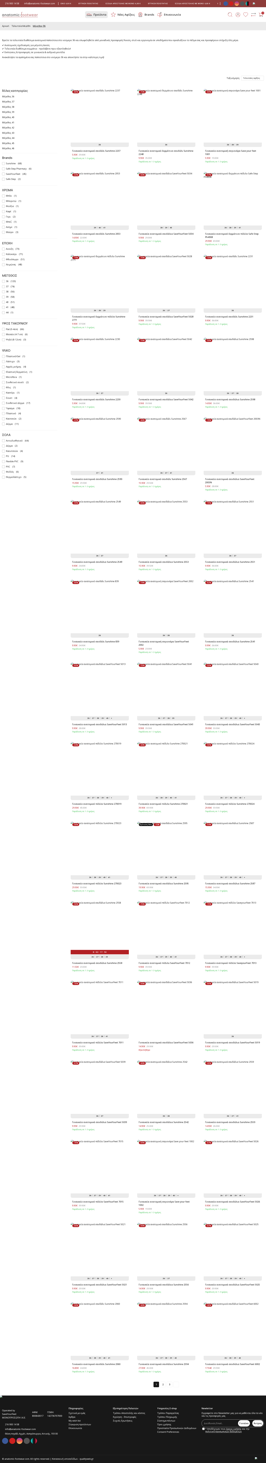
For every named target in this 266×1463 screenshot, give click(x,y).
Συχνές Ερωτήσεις (122, 1420)
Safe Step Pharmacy (18, 168)
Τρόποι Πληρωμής (167, 1417)
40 (10, 302)
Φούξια (12, 206)
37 (10, 286)
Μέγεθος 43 (8, 132)
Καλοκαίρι (14, 254)
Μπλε (11, 195)
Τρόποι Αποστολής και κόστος (129, 1413)
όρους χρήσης (233, 1429)
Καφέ (11, 211)
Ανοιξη (12, 248)
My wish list (75, 1420)
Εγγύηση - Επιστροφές (124, 1417)
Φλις (11, 387)
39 (10, 296)
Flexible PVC (14, 461)
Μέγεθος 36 (8, 96)
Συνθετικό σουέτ (17, 382)
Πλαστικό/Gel (15, 356)
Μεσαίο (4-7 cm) (17, 334)
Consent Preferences (168, 1432)
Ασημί (11, 227)
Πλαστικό (13, 413)
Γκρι (11, 216)
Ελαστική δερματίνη (19, 371)
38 (10, 291)
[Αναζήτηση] (230, 14)
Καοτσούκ (13, 418)
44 (9, 312)
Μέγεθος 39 (8, 112)
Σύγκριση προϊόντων (80, 1424)
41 (10, 307)
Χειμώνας (14, 264)
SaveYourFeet (16, 173)
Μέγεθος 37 (8, 101)
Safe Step (13, 179)
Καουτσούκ (14, 451)
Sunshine (14, 163)
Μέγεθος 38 (8, 106)
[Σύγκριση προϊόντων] (253, 14)
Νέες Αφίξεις (126, 14)
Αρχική (5, 26)
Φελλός (12, 471)
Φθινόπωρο (15, 259)
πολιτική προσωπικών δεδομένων (223, 1431)
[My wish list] (245, 14)
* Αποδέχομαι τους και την (227, 1430)
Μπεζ (11, 221)
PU (10, 456)
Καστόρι (13, 392)
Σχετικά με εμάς (77, 1413)
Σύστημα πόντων (166, 1420)
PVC (10, 466)
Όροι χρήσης (164, 1424)
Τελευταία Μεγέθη (20, 26)
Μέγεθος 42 (8, 127)
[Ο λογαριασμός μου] (238, 14)
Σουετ (11, 397)
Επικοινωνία (172, 14)
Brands (149, 14)
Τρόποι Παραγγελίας (168, 1413)
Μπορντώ (13, 201)
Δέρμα (12, 423)
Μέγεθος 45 (8, 143)
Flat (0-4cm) (15, 329)
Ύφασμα (13, 408)
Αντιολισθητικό (17, 440)
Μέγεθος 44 (8, 138)
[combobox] (256, 3)
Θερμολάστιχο (16, 477)
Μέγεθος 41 (8, 122)
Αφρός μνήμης (16, 366)
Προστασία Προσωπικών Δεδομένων (176, 1428)
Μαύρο (12, 232)
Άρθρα (72, 1417)
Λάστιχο (13, 361)
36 (11, 281)
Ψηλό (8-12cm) (16, 339)
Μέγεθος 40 (8, 117)
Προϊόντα (99, 14)
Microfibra (14, 377)
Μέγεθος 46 (8, 148)
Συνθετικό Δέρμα (18, 403)
